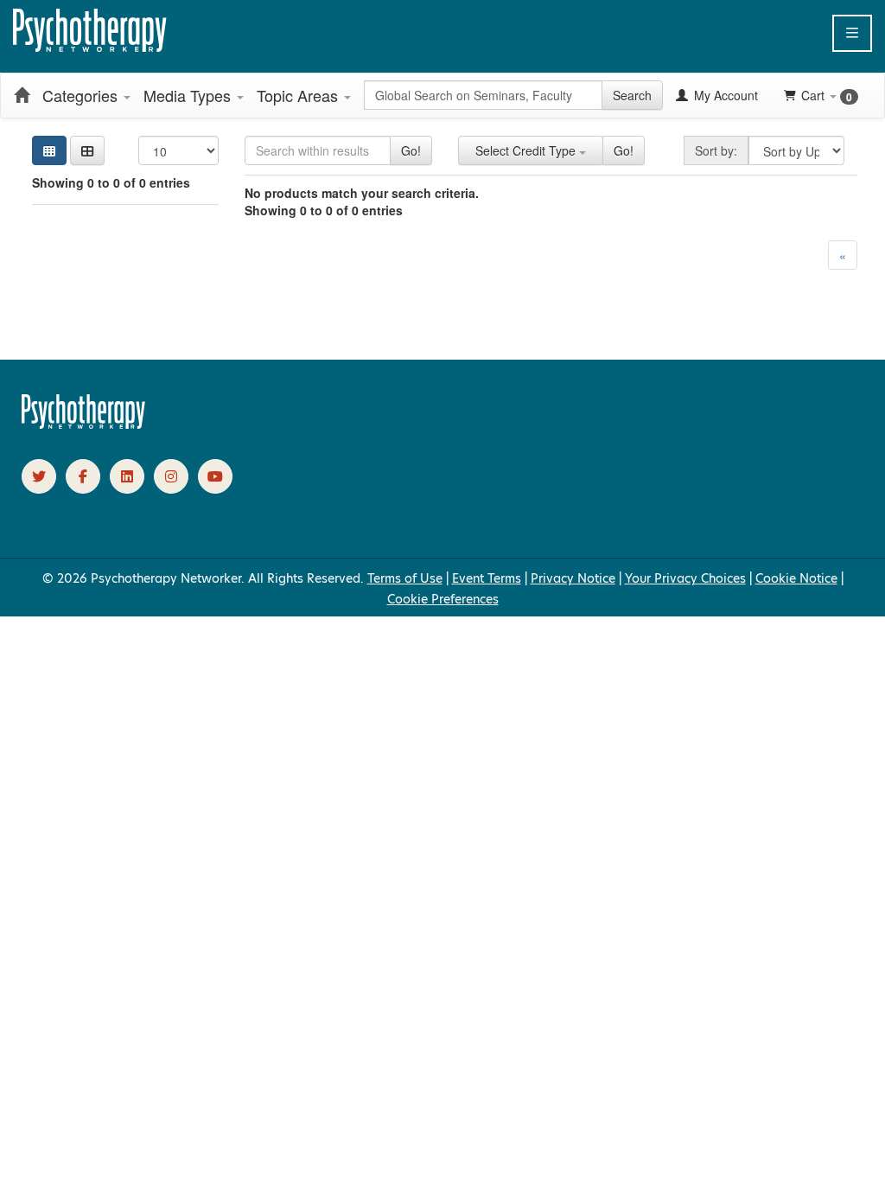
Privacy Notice (573, 578)
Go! (411, 150)
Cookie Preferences (443, 599)
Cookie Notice (796, 578)
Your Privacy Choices (685, 578)
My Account (724, 95)
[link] (39, 476)
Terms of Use (404, 578)
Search (632, 95)
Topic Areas (299, 95)
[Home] (21, 95)
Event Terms (486, 578)
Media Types (189, 95)
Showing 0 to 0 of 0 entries (111, 182)
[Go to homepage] (84, 424)
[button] (852, 33)
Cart (826, 95)
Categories (82, 95)
